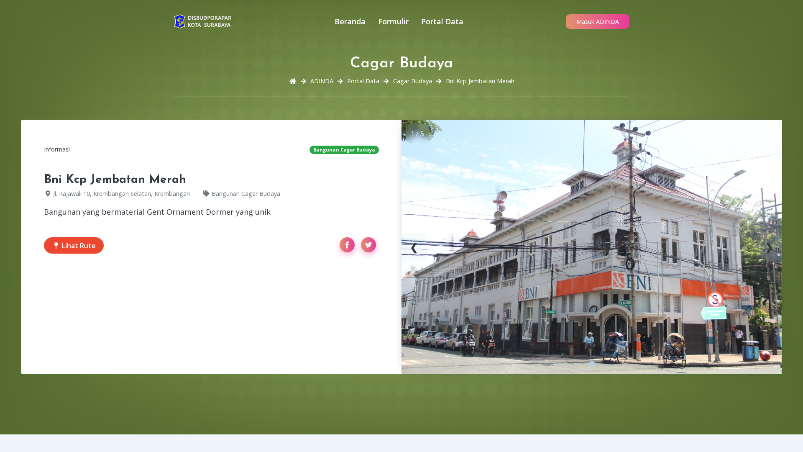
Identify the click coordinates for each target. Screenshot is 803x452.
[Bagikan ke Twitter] (368, 244)
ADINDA (321, 81)
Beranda (350, 21)
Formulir (393, 21)
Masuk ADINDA (597, 22)
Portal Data (442, 21)
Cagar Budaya (412, 81)
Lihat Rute (78, 245)
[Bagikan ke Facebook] (347, 244)
